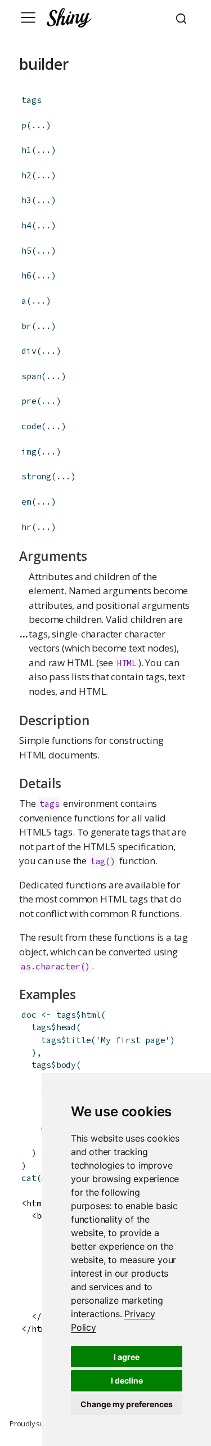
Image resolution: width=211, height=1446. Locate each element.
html (91, 1014)
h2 (26, 175)
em (26, 501)
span (31, 376)
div (28, 350)
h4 (26, 225)
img (28, 451)
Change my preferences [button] (126, 1404)
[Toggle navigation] (28, 17)
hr (26, 527)
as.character (50, 966)
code (31, 426)
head (66, 1027)
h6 (26, 275)
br (26, 326)
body (66, 1064)
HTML (127, 663)
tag (98, 861)
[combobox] (183, 17)
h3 (26, 200)
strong (36, 476)
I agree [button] (127, 1357)
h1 (26, 150)
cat (28, 1178)
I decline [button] (127, 1380)
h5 (26, 250)
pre (28, 401)
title (78, 1040)
